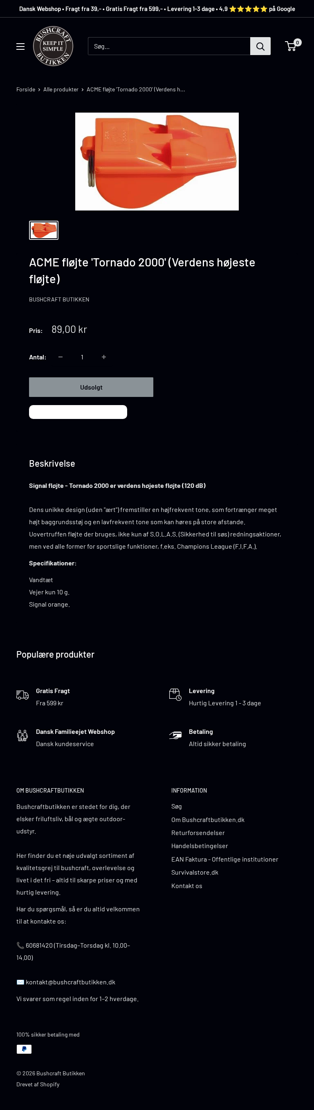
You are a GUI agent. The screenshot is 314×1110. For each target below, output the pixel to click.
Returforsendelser (198, 832)
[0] (291, 46)
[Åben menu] (20, 46)
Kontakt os (186, 885)
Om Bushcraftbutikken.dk (207, 819)
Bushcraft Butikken (59, 299)
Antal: (38, 357)
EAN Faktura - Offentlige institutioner (224, 859)
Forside (25, 89)
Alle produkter (60, 89)
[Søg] (260, 46)
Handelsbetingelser (199, 845)
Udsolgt (91, 387)
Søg (176, 806)
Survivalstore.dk (194, 872)
